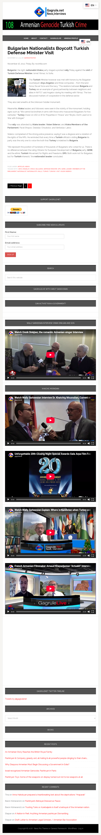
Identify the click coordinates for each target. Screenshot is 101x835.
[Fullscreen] (93, 378)
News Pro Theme (41, 828)
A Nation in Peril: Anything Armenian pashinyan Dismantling (41, 813)
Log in (80, 828)
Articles (21, 166)
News (27, 166)
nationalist (21, 171)
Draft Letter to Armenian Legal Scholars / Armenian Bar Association (46, 820)
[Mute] (89, 378)
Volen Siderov (66, 171)
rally (40, 171)
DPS (59, 169)
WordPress (72, 828)
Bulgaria (39, 169)
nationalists (32, 171)
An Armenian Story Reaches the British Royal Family (28, 752)
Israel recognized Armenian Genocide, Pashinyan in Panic (30, 771)
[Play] (8, 378)
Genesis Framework (59, 828)
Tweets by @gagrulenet (16, 699)
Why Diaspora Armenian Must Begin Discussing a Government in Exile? (37, 764)
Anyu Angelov (24, 169)
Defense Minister (50, 169)
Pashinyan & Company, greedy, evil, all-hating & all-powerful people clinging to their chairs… (46, 758)
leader (69, 169)
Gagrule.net (50, 11)
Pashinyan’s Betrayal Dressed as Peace (42, 801)
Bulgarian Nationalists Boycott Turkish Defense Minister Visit (48, 50)
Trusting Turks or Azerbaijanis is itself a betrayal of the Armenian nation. (57, 807)
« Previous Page (15, 186)
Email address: (12, 243)
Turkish (52, 171)
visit (58, 171)
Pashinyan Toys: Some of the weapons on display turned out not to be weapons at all (44, 777)
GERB (63, 169)
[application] (50, 354)
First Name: (11, 232)
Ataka (32, 169)
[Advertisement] (20, 641)
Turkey (46, 171)
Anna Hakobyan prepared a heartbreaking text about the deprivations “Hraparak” (48, 795)
